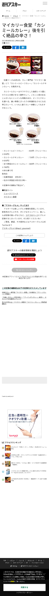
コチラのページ (32, 215)
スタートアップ (24, 11)
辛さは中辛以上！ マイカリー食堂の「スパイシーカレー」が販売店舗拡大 (24, 303)
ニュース (21, 560)
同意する (24, 587)
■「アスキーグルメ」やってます (15, 205)
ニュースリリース (11, 193)
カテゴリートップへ (25, 270)
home (6, 16)
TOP (4, 560)
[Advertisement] (24, 325)
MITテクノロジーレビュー (31, 566)
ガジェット (31, 560)
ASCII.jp (15, 566)
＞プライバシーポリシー (24, 592)
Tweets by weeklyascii (8, 396)
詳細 (12, 581)
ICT (27, 563)
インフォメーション (38, 563)
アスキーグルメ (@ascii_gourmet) (16, 228)
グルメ (8, 11)
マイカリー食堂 (10, 196)
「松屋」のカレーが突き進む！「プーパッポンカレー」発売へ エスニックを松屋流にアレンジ (24, 298)
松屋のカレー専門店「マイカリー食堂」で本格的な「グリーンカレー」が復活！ (24, 293)
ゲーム (40, 560)
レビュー (12, 560)
